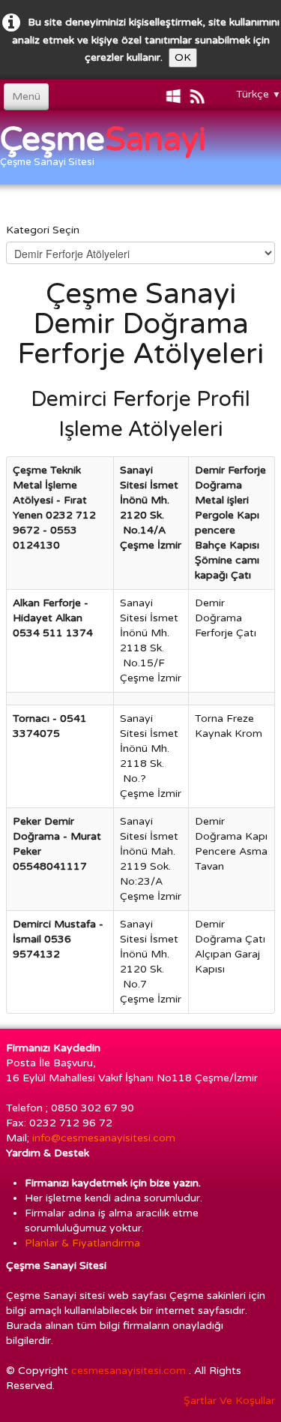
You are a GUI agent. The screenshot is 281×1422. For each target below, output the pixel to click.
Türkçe (258, 94)
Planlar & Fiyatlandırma (82, 1243)
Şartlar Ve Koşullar (229, 1400)
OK (183, 57)
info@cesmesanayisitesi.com (105, 1138)
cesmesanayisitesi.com (128, 1370)
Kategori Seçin (42, 230)
